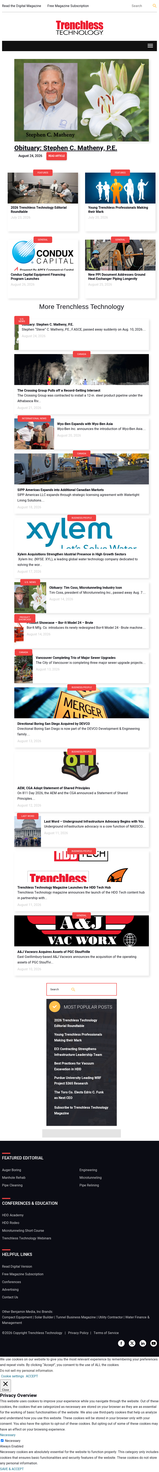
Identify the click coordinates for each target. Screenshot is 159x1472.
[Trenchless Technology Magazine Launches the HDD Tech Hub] (81, 866)
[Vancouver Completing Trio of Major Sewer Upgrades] (23, 667)
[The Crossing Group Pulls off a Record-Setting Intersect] (81, 369)
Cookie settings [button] (12, 1376)
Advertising (10, 1289)
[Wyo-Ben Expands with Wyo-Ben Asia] (34, 433)
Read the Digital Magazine (21, 6)
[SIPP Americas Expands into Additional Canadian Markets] (81, 468)
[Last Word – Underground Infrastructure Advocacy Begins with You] (27, 831)
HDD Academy (13, 1215)
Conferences (11, 1282)
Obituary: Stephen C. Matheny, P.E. (65, 148)
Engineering (88, 1170)
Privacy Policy (78, 1333)
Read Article (56, 156)
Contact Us (10, 1297)
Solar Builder (44, 1317)
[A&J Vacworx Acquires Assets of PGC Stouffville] (81, 930)
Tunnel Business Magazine (76, 1317)
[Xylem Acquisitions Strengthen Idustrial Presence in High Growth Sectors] (81, 533)
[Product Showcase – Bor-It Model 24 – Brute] (19, 632)
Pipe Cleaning (12, 1185)
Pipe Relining (89, 1185)
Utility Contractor (110, 1317)
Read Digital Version (17, 1266)
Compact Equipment (17, 1317)
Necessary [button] (8, 1435)
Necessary (12, 1440)
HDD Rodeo (10, 1222)
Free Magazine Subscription (68, 6)
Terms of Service (106, 1333)
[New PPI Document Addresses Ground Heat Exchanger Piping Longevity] (120, 255)
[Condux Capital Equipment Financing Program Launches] (43, 255)
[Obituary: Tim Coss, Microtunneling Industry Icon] (30, 597)
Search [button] (155, 6)
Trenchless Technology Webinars (26, 1238)
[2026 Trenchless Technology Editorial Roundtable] (43, 188)
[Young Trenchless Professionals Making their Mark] (120, 188)
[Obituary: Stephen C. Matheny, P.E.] (81, 100)
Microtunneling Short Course (23, 1230)
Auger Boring (11, 1170)
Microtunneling (91, 1177)
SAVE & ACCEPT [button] (12, 1469)
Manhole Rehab (13, 1177)
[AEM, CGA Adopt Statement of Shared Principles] (81, 767)
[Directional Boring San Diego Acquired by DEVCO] (81, 702)
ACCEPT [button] (32, 1376)
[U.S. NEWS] (16, 320)
